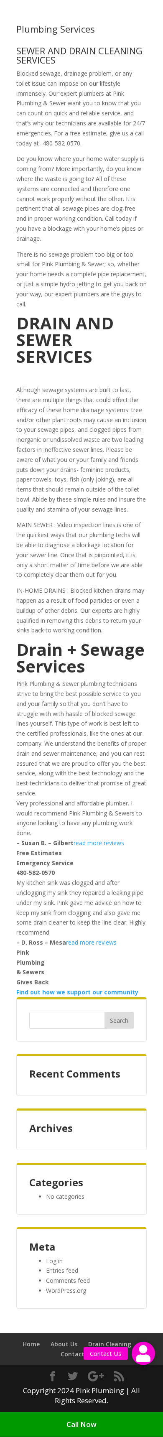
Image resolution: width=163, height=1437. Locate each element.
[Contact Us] (143, 1353)
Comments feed (68, 1280)
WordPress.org (66, 1290)
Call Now (81, 1424)
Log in (54, 1261)
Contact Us (77, 1354)
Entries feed (62, 1270)
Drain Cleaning (109, 1344)
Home (31, 1344)
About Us (64, 1344)
